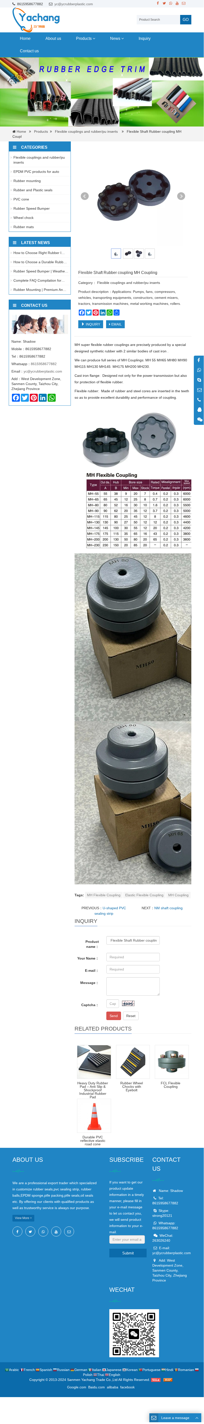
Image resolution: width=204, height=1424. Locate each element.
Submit (128, 1253)
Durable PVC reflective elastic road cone (92, 1140)
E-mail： (92, 970)
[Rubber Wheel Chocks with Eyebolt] (133, 1062)
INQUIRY (92, 324)
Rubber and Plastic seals (32, 190)
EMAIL (116, 324)
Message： (89, 983)
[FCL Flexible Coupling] (172, 1062)
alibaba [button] (112, 1387)
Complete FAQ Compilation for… (39, 280)
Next (181, 196)
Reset (130, 1016)
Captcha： (90, 1005)
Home (25, 38)
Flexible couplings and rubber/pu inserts (86, 131)
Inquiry (145, 38)
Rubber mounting (27, 181)
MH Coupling (178, 895)
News (115, 38)
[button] (94, 38)
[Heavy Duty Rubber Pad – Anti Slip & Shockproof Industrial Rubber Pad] (94, 1062)
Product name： (92, 944)
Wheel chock (23, 218)
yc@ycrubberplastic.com (73, 4)
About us (53, 38)
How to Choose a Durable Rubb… (40, 262)
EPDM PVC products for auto (36, 172)
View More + (23, 1218)
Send (114, 1016)
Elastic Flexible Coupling (144, 895)
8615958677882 (44, 364)
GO (186, 19)
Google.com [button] (76, 1387)
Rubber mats (23, 227)
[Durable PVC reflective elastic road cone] (94, 1116)
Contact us (29, 51)
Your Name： (88, 958)
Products (84, 38)
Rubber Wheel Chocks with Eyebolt (131, 1086)
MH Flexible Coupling (104, 895)
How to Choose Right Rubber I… (39, 253)
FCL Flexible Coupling (170, 1085)
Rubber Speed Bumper (31, 208)
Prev (85, 196)
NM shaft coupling (168, 908)
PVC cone (21, 199)
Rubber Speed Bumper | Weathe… (40, 271)
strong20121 (162, 1216)
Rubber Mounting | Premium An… (39, 290)
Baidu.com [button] (96, 1387)
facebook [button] (127, 1387)
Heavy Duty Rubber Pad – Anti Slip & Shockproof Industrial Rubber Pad (92, 1090)
